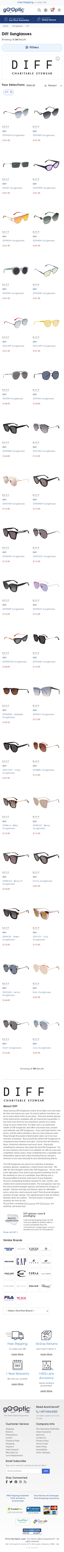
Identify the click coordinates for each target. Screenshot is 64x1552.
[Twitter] (11, 1482)
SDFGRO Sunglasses (13, 293)
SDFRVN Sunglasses (43, 399)
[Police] (33, 1286)
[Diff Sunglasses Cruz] (46, 1024)
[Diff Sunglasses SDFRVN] (46, 375)
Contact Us (41, 1437)
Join (46, 1471)
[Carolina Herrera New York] (21, 1249)
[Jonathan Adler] (9, 1249)
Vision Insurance (43, 1431)
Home (5, 25)
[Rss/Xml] (25, 1482)
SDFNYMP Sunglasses (44, 188)
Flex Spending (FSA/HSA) (47, 1428)
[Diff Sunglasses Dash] (16, 1024)
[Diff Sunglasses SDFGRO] (16, 270)
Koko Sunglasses (42, 992)
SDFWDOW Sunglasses (14, 662)
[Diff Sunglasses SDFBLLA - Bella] (16, 802)
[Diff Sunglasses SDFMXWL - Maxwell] (16, 691)
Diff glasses (45, 1203)
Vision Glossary (43, 1452)
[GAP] (21, 1261)
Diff (27, 25)
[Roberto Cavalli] (9, 1274)
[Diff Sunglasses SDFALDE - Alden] (16, 913)
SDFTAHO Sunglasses (44, 609)
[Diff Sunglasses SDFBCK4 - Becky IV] (16, 857)
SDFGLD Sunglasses (43, 714)
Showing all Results (32, 1069)
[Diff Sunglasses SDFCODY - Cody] (16, 746)
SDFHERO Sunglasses (44, 293)
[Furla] (33, 1274)
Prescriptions (11, 1434)
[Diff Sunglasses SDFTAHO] (46, 585)
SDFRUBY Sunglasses (13, 609)
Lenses (9, 1437)
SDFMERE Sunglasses (13, 451)
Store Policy (41, 1446)
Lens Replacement (14, 1455)
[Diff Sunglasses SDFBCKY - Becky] (46, 802)
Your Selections (13, 85)
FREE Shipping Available (18, 1496)
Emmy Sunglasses (42, 881)
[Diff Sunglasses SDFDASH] (16, 480)
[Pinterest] (15, 1482)
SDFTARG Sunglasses (44, 135)
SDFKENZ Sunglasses (13, 556)
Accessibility (41, 1449)
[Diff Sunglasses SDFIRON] (16, 217)
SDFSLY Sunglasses (12, 188)
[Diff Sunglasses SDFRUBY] (16, 585)
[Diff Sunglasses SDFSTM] (16, 375)
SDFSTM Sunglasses (12, 399)
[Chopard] (46, 1286)
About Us (40, 1434)
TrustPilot (22, 1522)
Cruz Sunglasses (42, 1048)
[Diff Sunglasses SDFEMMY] (46, 480)
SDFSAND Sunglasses (44, 662)
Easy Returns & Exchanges (46, 1496)
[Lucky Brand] (46, 1274)
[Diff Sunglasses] (16, 1411)
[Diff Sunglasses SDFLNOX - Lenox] (16, 969)
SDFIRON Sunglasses (13, 241)
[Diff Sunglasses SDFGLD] (46, 691)
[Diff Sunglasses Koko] (46, 969)
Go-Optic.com (18, 1539)
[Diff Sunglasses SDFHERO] (46, 270)
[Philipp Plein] (46, 1249)
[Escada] (9, 1286)
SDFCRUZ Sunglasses (44, 451)
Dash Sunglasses (11, 1048)
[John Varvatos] (21, 1286)
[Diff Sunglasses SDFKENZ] (16, 533)
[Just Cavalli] (21, 1274)
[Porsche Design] (46, 1261)
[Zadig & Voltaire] (9, 1261)
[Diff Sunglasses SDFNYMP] (46, 164)
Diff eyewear (29, 1203)
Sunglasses (17, 25)
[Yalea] (33, 1261)
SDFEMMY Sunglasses (44, 504)
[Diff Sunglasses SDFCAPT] (16, 322)
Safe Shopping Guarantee (46, 1498)
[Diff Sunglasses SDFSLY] (16, 164)
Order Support (12, 1449)
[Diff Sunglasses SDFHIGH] (46, 217)
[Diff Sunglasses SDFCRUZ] (46, 428)
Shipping (10, 1428)
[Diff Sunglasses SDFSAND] (46, 638)
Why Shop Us (12, 1452)
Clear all (30, 85)
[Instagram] (20, 1482)
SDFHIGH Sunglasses (44, 241)
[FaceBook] (7, 1482)
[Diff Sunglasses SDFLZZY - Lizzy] (46, 913)
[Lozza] (33, 1249)
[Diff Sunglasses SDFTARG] (46, 112)
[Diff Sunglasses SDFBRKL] (46, 746)
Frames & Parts (12, 1440)
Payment (10, 1446)
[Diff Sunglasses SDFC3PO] (46, 322)
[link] (33, 1510)
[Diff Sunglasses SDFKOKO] (46, 533)
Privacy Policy (42, 1440)
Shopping (10, 1443)
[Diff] (57, 59)
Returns (9, 1431)
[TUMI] (21, 1298)
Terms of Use (42, 1443)
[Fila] (9, 1298)
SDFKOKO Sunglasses (44, 556)
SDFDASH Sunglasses (13, 504)
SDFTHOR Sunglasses (13, 135)
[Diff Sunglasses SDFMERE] (16, 428)
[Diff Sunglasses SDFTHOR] (16, 112)
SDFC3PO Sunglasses (44, 346)
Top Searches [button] (33, 1547)
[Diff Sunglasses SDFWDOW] (16, 638)
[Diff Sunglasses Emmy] (46, 857)
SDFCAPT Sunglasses (13, 346)
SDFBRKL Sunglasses (43, 770)
